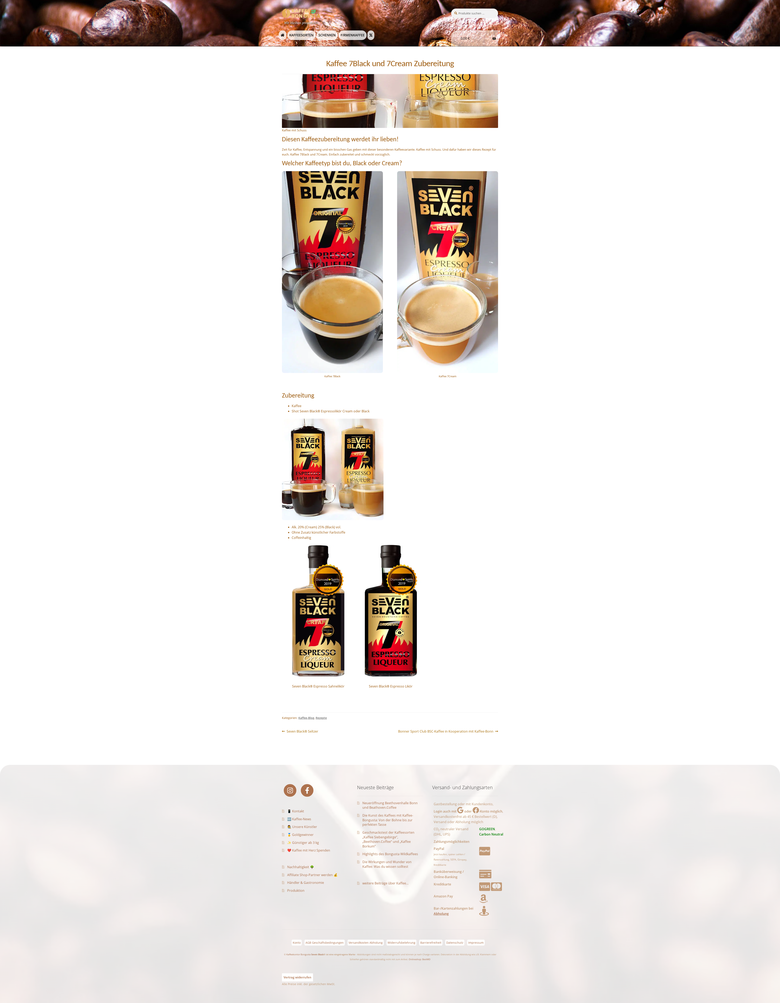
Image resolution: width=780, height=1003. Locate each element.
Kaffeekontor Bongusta (298, 954)
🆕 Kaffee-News (299, 819)
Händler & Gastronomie (305, 882)
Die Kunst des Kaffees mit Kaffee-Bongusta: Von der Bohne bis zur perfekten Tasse (387, 820)
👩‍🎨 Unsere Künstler (302, 827)
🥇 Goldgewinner (300, 834)
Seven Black (317, 954)
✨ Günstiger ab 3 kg (303, 842)
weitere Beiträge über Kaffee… (385, 883)
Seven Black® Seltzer (302, 731)
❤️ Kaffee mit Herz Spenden (308, 850)
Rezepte (321, 718)
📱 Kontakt (295, 811)
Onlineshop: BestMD (419, 959)
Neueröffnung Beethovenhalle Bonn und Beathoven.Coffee (390, 805)
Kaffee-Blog (306, 718)
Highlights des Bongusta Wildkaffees (390, 854)
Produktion (295, 890)
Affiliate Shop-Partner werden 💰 (312, 875)
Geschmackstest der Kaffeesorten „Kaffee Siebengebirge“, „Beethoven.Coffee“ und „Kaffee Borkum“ (388, 839)
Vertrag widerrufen (297, 977)
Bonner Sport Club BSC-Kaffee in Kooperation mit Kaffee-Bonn (445, 731)
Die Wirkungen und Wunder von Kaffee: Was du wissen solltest (387, 864)
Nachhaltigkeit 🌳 (300, 867)
